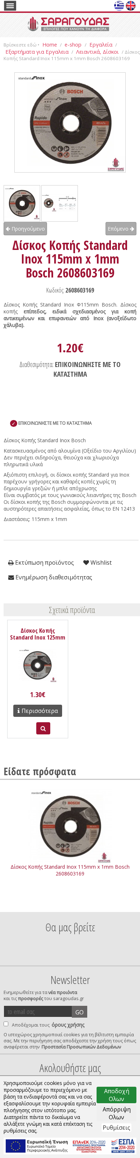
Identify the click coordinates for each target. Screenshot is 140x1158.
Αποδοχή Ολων (116, 1095)
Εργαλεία (100, 44)
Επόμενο (119, 228)
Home (49, 44)
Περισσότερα (40, 711)
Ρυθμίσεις (116, 1128)
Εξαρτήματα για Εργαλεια (37, 51)
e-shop (74, 44)
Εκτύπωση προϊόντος (44, 562)
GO (79, 1012)
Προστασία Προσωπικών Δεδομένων (81, 1047)
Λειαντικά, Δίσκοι (97, 51)
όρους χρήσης (68, 1024)
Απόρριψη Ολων (117, 1113)
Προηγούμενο (27, 228)
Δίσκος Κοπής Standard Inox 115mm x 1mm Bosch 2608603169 (70, 870)
